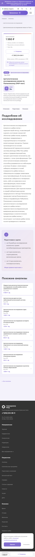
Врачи (4, 508)
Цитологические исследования (12, 23)
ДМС (3, 497)
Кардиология (6, 433)
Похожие (25, 109)
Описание (6, 109)
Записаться (13, 13)
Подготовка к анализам (9, 471)
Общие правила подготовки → (13, 267)
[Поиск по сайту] (26, 9)
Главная (4, 18)
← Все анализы (6, 381)
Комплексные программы (9, 466)
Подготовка (16, 109)
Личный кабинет (31, 9)
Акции (4, 493)
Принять (12, 544)
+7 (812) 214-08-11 (17, 55)
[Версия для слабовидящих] (18, 9)
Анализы (11, 18)
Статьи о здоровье (7, 484)
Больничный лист (7, 475)
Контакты (5, 526)
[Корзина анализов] (22, 9)
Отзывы (4, 513)
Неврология (5, 447)
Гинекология (5, 438)
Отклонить (26, 544)
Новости (4, 489)
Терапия (4, 429)
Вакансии (5, 517)
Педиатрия (5, 442)
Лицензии (5, 522)
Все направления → (8, 451)
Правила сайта (6, 530)
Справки (4, 480)
